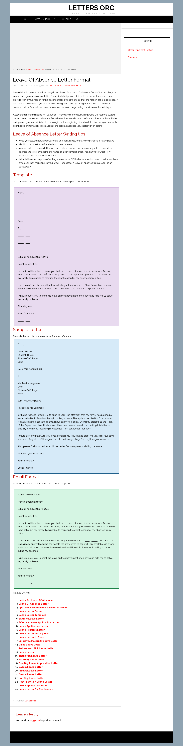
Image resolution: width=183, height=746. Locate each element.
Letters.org (91, 8)
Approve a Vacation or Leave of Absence (43, 607)
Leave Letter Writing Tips (34, 633)
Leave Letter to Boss (31, 637)
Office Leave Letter (30, 644)
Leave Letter (26, 652)
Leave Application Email (33, 685)
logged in (35, 720)
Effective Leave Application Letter (39, 622)
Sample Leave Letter (31, 618)
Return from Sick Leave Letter (36, 648)
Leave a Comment (73, 86)
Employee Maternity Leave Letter (38, 641)
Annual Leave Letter (31, 670)
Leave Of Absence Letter (34, 604)
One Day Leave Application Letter (39, 663)
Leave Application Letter (33, 626)
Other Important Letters (140, 50)
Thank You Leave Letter (33, 655)
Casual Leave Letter (31, 667)
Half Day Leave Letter (31, 678)
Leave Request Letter (32, 629)
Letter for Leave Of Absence (36, 600)
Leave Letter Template (32, 615)
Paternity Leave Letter (32, 659)
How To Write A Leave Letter (35, 681)
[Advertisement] (65, 47)
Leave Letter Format (31, 611)
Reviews (132, 57)
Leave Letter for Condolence (36, 689)
